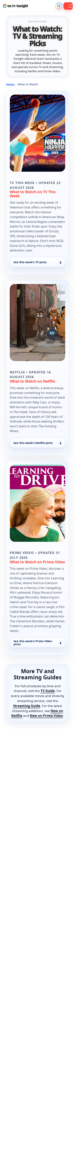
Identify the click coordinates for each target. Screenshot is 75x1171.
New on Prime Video (46, 715)
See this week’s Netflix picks (33, 443)
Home (10, 84)
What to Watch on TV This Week (33, 193)
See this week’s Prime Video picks (32, 642)
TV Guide (48, 691)
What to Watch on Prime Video (37, 561)
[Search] (58, 6)
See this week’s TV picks (30, 262)
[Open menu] (68, 6)
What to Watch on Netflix (32, 381)
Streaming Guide (26, 706)
